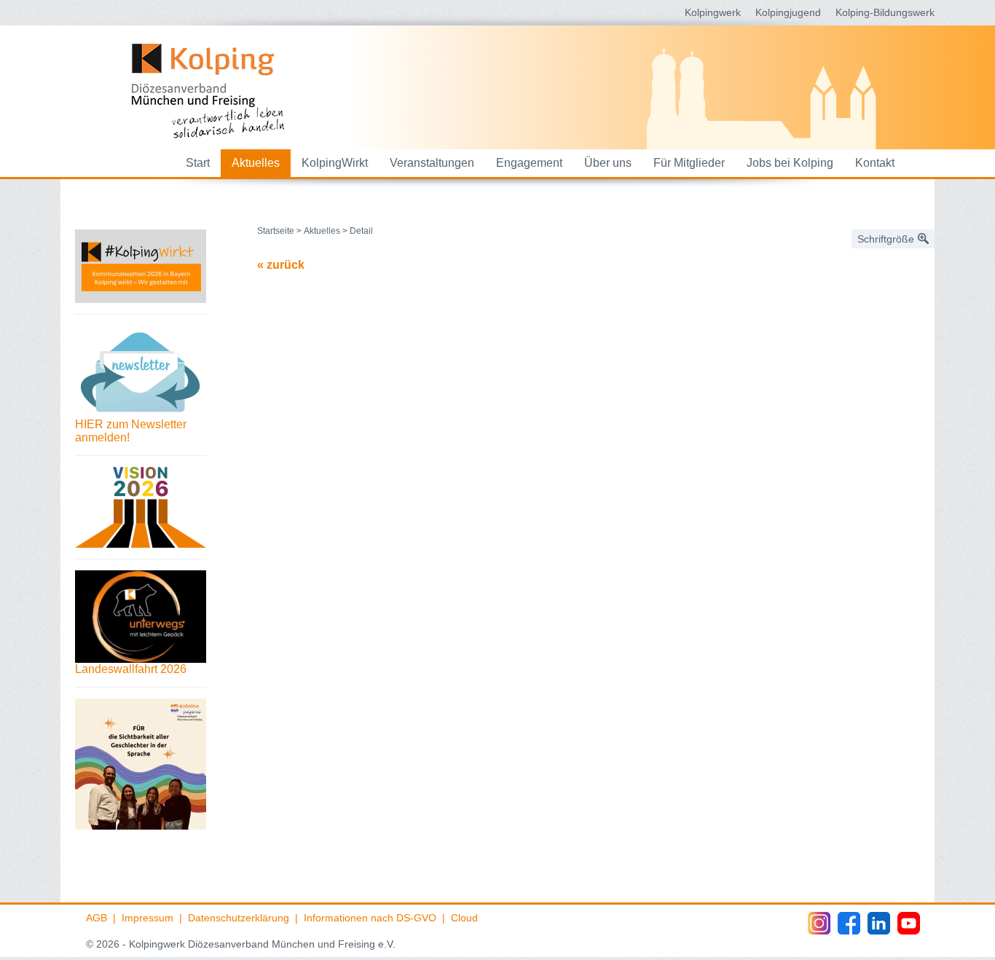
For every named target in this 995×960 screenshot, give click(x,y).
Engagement (529, 163)
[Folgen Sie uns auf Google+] (879, 923)
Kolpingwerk (713, 12)
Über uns (608, 163)
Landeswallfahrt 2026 (130, 669)
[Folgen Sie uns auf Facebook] (849, 923)
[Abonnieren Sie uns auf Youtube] (908, 923)
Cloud (464, 918)
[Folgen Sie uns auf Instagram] (819, 923)
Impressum (147, 918)
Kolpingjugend (788, 12)
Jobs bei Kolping (790, 163)
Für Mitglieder (689, 163)
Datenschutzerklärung (238, 918)
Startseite (275, 231)
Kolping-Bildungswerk (885, 12)
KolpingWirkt (335, 163)
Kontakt (874, 163)
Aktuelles (256, 163)
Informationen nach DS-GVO (370, 918)
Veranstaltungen (432, 163)
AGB (96, 918)
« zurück (280, 265)
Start (198, 163)
